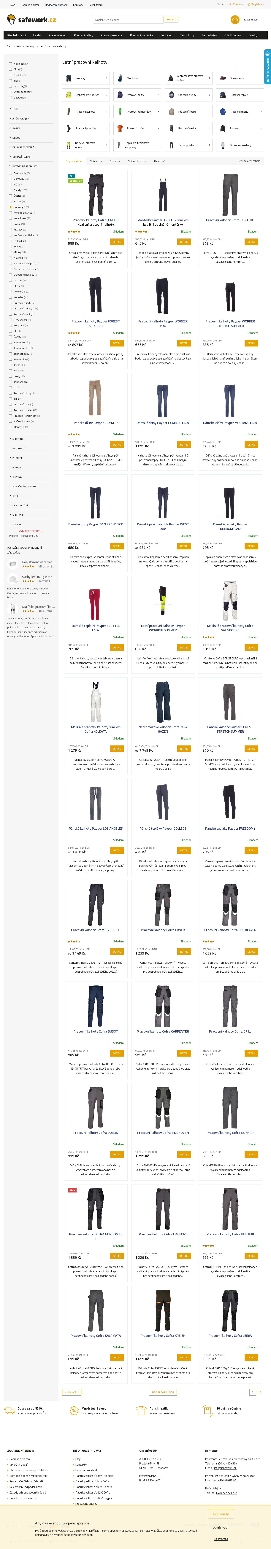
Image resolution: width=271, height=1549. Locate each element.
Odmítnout (221, 1527)
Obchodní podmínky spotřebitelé (28, 1470)
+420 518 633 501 (227, 1480)
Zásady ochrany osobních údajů (27, 1492)
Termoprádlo (23, 348)
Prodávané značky (86, 1504)
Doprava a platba (30, 4)
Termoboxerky (23, 342)
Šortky (19, 337)
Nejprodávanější (137, 161)
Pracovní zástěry (24, 314)
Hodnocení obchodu (56, 4)
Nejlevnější (96, 161)
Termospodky (23, 354)
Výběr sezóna (22, 92)
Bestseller (20, 97)
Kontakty (78, 4)
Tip (16, 80)
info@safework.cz (225, 1468)
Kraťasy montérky (26, 235)
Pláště (18, 286)
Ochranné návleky (25, 274)
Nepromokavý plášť (26, 263)
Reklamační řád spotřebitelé (26, 1481)
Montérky (20, 427)
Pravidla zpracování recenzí (25, 1498)
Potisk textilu (96, 4)
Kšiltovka (20, 241)
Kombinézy (22, 218)
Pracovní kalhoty (25, 308)
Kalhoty (21, 207)
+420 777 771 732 (226, 1493)
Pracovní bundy (24, 303)
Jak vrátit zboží (18, 1464)
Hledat (171, 19)
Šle (17, 331)
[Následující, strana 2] (252, 1392)
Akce (17, 69)
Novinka (19, 75)
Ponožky (20, 297)
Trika (18, 370)
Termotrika (21, 359)
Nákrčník (20, 258)
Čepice (19, 196)
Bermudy (21, 179)
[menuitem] (16, 35)
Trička (19, 365)
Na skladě (21, 64)
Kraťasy (20, 229)
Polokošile (21, 291)
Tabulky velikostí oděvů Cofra (92, 1492)
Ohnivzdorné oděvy (26, 269)
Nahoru (73, 1392)
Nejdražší (115, 161)
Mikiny (19, 252)
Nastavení (221, 1539)
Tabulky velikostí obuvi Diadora (93, 1487)
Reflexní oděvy (23, 421)
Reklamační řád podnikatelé (25, 1487)
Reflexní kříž (22, 320)
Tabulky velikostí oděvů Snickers (94, 1476)
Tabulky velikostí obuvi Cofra (92, 1481)
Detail (117, 241)
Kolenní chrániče (24, 212)
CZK (218, 4)
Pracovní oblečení (25, 410)
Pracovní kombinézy (26, 416)
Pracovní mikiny (24, 393)
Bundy (20, 190)
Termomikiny (22, 382)
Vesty (19, 376)
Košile (19, 224)
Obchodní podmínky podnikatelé (28, 1476)
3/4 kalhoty (21, 173)
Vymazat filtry (29, 531)
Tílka (17, 399)
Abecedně (159, 161)
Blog (12, 4)
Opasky (19, 280)
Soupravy (20, 325)
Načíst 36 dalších (163, 1392)
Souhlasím (221, 1513)
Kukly (18, 246)
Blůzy (18, 184)
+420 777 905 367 (226, 1463)
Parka (18, 387)
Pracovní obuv (23, 404)
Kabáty (19, 201)
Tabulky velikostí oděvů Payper (93, 1498)
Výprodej (20, 86)
